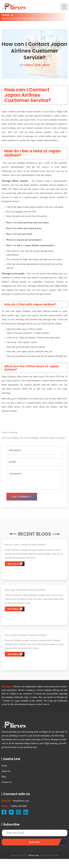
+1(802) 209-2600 (18, 806)
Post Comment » (22, 496)
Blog (4, 776)
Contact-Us (7, 782)
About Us (6, 771)
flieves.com (33, 855)
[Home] (14, 6)
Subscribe (34, 842)
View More (13, 563)
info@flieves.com (21, 801)
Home (5, 15)
